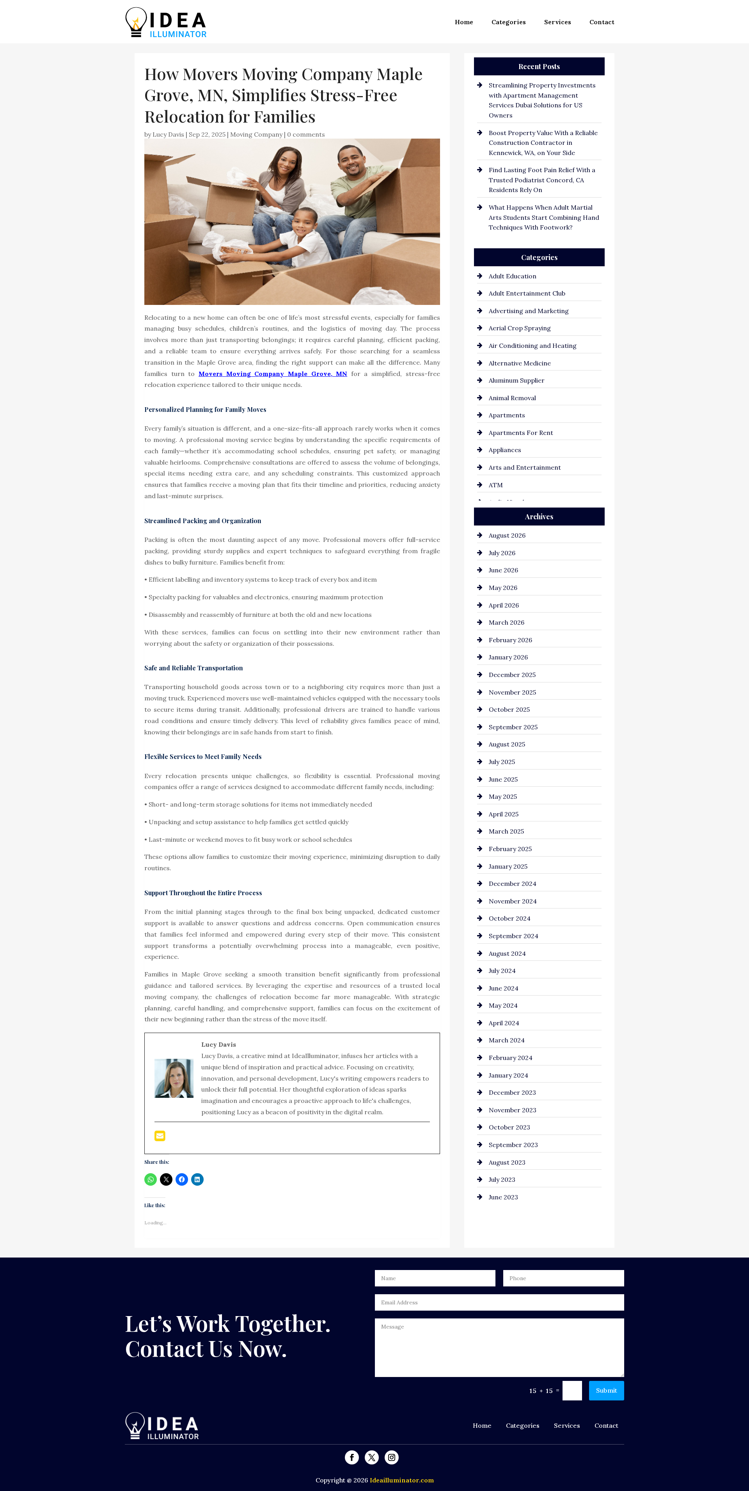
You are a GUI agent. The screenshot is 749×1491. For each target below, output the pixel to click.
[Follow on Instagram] (392, 1457)
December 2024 (512, 883)
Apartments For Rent (521, 432)
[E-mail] (159, 1138)
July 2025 (502, 762)
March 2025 (506, 831)
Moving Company (256, 134)
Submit (606, 1390)
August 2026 (507, 535)
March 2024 (507, 1040)
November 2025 (512, 692)
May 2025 (503, 796)
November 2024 (513, 901)
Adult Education (512, 276)
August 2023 (507, 1162)
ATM (496, 485)
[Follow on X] (372, 1457)
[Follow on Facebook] (352, 1457)
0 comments (306, 134)
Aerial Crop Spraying (520, 328)
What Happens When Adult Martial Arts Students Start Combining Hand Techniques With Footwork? (544, 217)
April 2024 (504, 1023)
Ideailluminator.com (402, 1480)
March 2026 (506, 622)
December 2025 (512, 675)
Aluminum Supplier (517, 380)
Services (557, 22)
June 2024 (503, 988)
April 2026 (504, 605)
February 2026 (510, 640)
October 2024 (510, 918)
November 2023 (512, 1110)
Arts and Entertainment (525, 467)
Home (464, 22)
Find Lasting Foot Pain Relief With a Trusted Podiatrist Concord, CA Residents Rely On (542, 180)
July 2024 (502, 970)
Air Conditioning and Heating (533, 345)
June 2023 (503, 1197)
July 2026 (502, 553)
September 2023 (513, 1145)
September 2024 (513, 936)
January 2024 (508, 1075)
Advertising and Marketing (529, 311)
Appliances (505, 450)
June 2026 (503, 570)
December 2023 (512, 1092)
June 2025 (503, 779)
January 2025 (508, 866)
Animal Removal (512, 398)
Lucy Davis (168, 134)
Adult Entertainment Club (527, 293)
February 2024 (510, 1058)
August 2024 (507, 953)
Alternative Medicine (520, 363)
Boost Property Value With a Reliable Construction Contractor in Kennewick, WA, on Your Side (543, 143)
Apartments (507, 415)
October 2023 (509, 1127)
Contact (601, 22)
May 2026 (503, 587)
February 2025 (510, 849)
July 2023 (502, 1179)
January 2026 (508, 657)
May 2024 (503, 1005)
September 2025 (513, 727)
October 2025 (509, 709)
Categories (509, 22)
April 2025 (503, 814)
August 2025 (507, 744)
